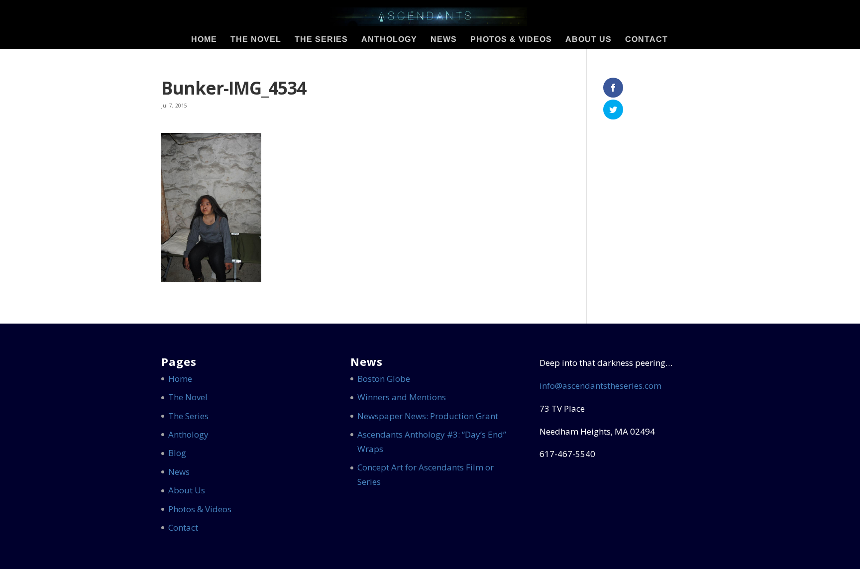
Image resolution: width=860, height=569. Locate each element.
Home (204, 39)
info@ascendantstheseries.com (600, 385)
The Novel (255, 39)
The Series (321, 39)
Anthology (389, 39)
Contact (646, 39)
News (443, 39)
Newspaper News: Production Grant (427, 416)
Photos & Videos (511, 39)
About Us (588, 39)
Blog (177, 452)
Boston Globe (383, 378)
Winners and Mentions (401, 397)
